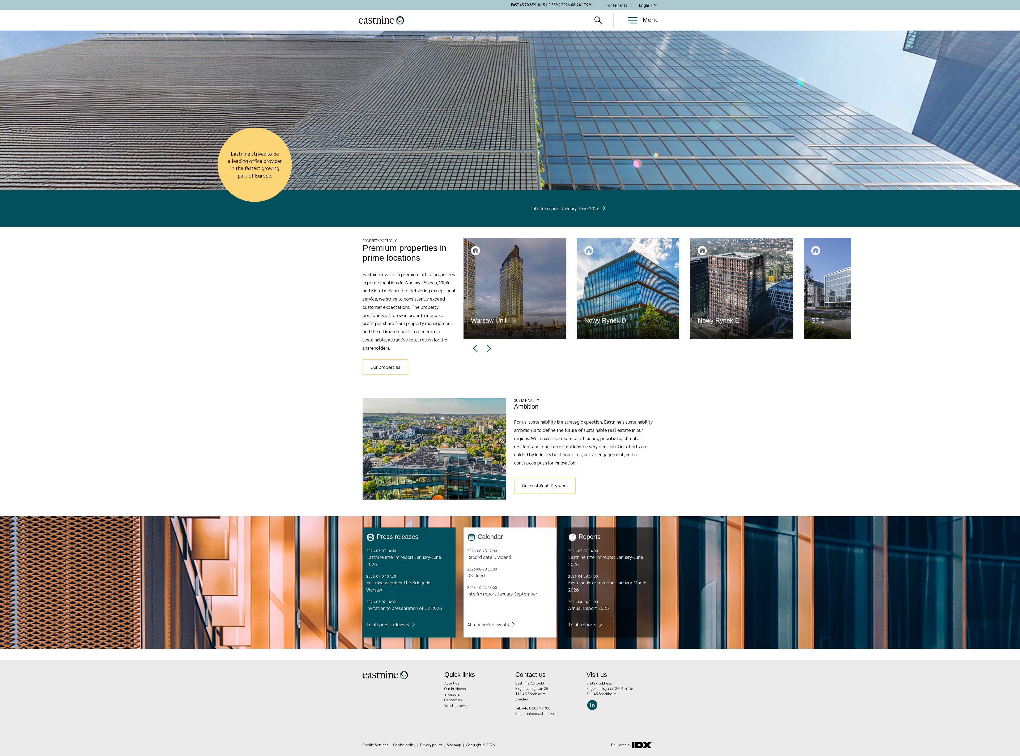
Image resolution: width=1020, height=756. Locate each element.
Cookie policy (404, 744)
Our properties (385, 367)
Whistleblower (456, 705)
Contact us (453, 699)
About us (451, 683)
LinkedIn (593, 704)
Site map (454, 744)
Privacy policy (431, 744)
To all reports (582, 624)
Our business (455, 688)
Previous (475, 348)
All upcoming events (488, 624)
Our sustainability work (545, 485)
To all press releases (387, 624)
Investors (452, 694)
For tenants (616, 5)
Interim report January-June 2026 (565, 208)
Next (489, 348)
